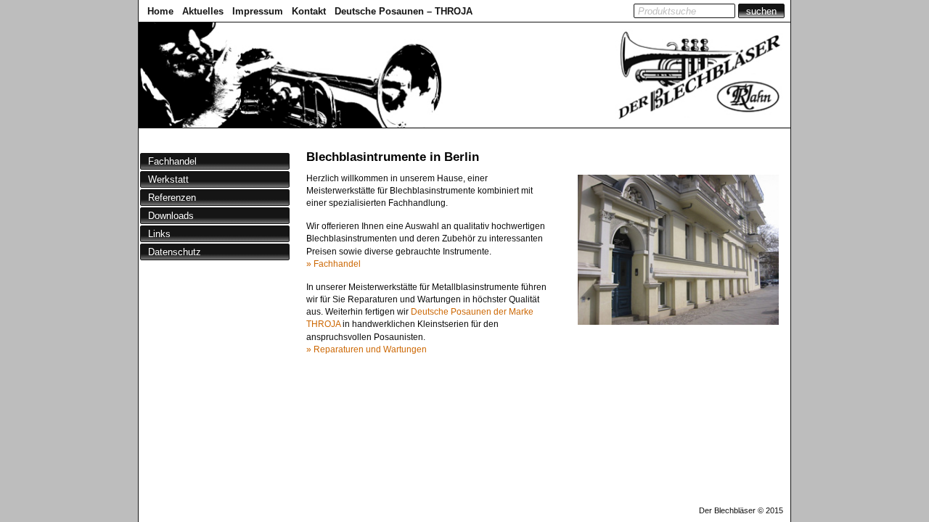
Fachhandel (172, 161)
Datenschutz (174, 251)
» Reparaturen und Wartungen (366, 349)
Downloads (171, 215)
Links (159, 233)
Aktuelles (203, 11)
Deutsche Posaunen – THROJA (403, 11)
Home (160, 11)
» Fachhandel (333, 264)
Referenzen (172, 197)
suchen (761, 11)
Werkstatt (168, 179)
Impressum (257, 11)
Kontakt (309, 11)
